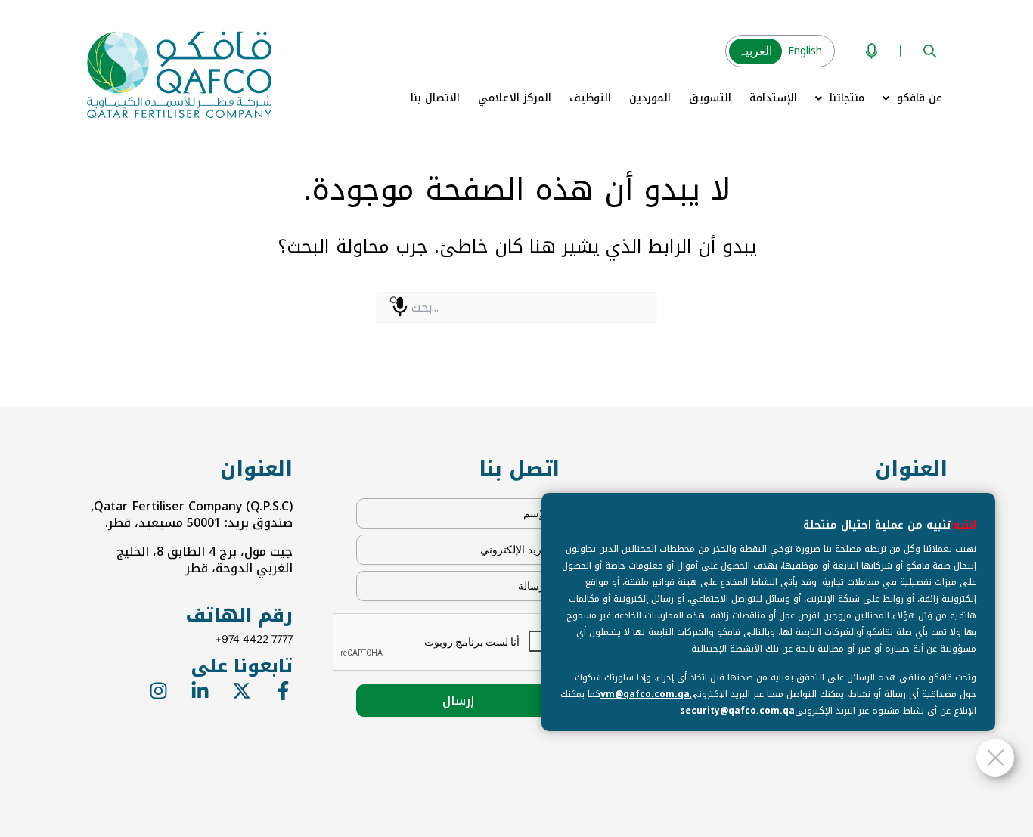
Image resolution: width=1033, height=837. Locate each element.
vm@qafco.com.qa (645, 694)
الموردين (650, 98)
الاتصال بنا (435, 98)
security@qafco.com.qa (737, 710)
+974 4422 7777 (254, 639)
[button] (912, 98)
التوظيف (590, 98)
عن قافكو (919, 98)
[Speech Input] (400, 307)
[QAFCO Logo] (179, 75)
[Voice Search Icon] (871, 51)
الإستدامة (773, 98)
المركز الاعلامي (514, 98)
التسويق (710, 98)
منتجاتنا (847, 98)
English (805, 51)
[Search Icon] (930, 51)
